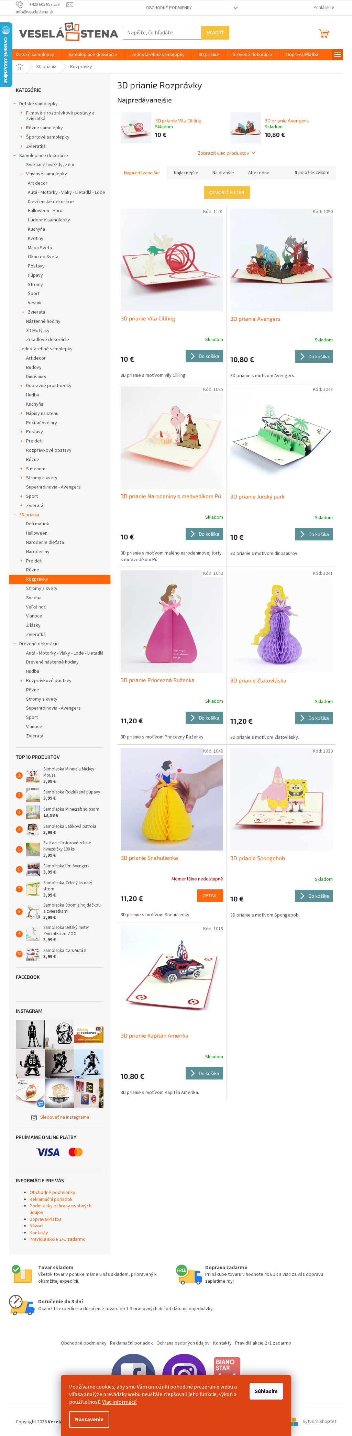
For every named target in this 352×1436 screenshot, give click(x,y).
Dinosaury (36, 376)
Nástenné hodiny (43, 321)
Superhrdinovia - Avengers (53, 487)
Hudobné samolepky (49, 220)
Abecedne (259, 172)
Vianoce (34, 616)
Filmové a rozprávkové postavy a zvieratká (60, 116)
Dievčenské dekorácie (51, 201)
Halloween (36, 533)
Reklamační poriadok (51, 1199)
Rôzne (32, 459)
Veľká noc (36, 607)
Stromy (35, 284)
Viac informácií (119, 1402)
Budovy (34, 367)
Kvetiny (35, 238)
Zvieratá (36, 312)
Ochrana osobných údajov (183, 1343)
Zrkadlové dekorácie (47, 339)
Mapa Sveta (40, 247)
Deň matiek (37, 523)
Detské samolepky (38, 103)
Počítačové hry (41, 422)
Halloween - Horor (46, 210)
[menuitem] (35, 54)
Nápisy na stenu (42, 413)
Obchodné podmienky (169, 8)
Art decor (37, 183)
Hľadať (215, 32)
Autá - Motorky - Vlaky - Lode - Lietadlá (64, 653)
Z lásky (33, 625)
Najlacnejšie (186, 172)
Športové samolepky (47, 137)
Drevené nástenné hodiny (52, 662)
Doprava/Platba (46, 1219)
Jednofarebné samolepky (46, 349)
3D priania (29, 515)
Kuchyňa (36, 229)
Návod (36, 1226)
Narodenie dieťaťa (45, 542)
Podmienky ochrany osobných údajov (60, 1209)
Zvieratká (36, 146)
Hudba (32, 395)
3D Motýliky (38, 330)
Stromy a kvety (41, 477)
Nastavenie (89, 1419)
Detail (210, 895)
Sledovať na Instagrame (64, 1117)
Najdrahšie (223, 172)
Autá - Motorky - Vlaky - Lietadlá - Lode (66, 192)
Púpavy (35, 275)
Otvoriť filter (226, 192)
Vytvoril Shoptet (319, 1421)
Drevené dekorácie (39, 643)
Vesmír (35, 302)
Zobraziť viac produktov (223, 153)
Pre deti (34, 441)
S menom (35, 468)
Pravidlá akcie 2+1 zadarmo (58, 1239)
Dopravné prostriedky (49, 385)
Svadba (34, 597)
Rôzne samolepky (44, 127)
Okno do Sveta (43, 256)
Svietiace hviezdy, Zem (50, 164)
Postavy (36, 266)
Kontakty (39, 1232)
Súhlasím (266, 1391)
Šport (34, 293)
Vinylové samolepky (46, 174)
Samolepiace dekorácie (43, 155)
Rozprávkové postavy (49, 450)
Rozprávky (37, 579)
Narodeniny (38, 551)
